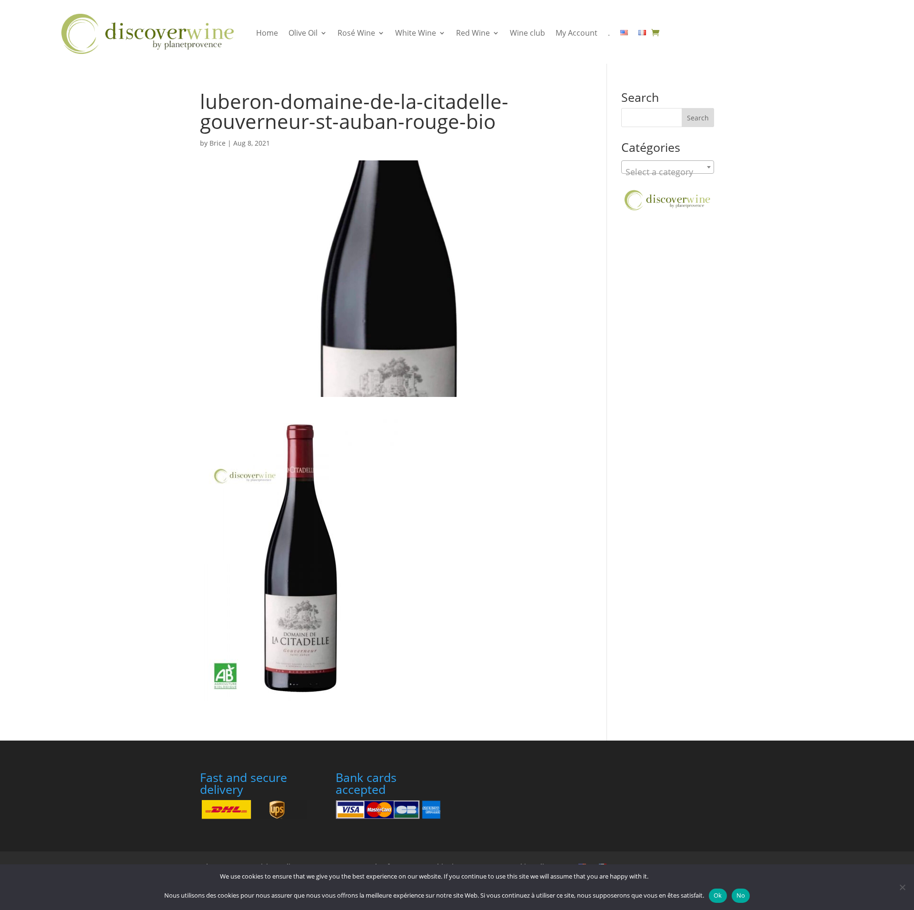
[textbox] (668, 172)
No (740, 895)
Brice (217, 143)
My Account (576, 33)
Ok (718, 895)
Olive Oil (303, 33)
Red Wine (473, 33)
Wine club (527, 33)
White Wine (415, 33)
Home (267, 33)
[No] (902, 887)
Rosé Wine (356, 33)
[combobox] (667, 167)
